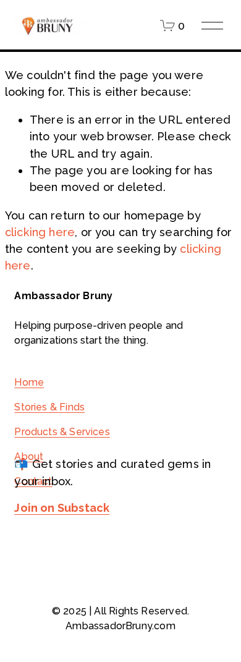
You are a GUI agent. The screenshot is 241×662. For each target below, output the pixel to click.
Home (29, 382)
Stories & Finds (49, 407)
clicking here (40, 232)
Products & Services (61, 432)
